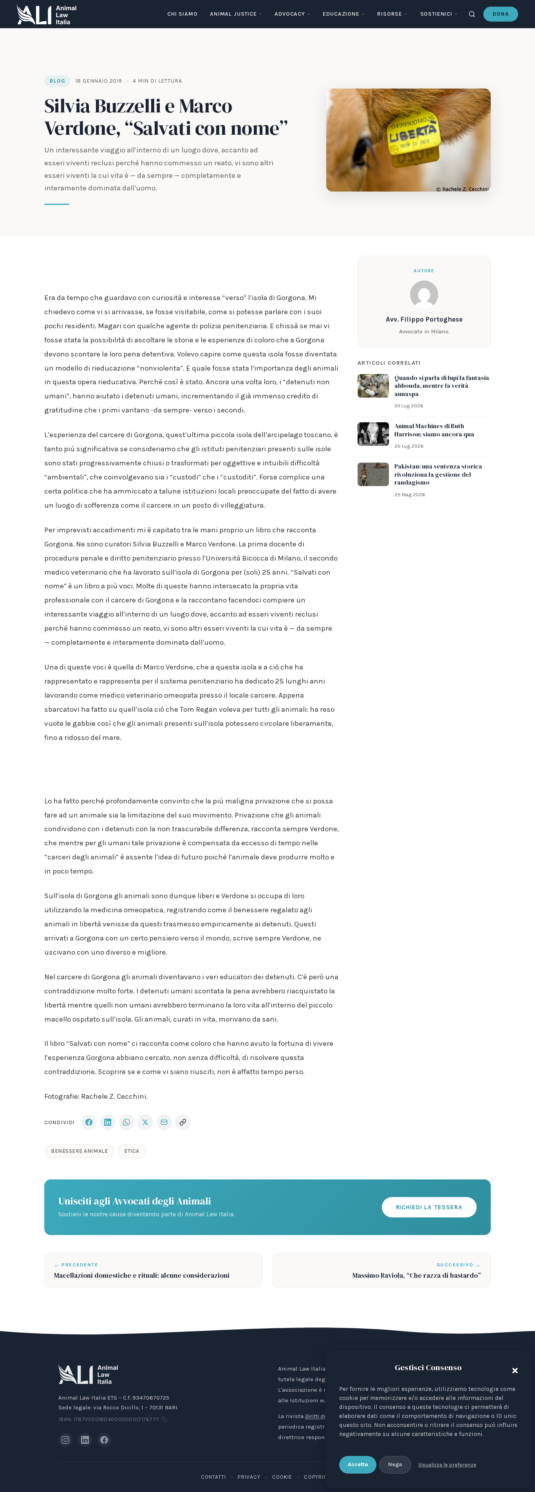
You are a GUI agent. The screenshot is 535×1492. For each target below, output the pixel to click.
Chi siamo (182, 14)
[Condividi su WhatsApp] (126, 1122)
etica (131, 1151)
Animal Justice (233, 14)
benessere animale (79, 1151)
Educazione (341, 14)
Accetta (358, 1464)
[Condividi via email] (164, 1122)
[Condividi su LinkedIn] (108, 1122)
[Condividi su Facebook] (89, 1122)
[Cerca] (472, 14)
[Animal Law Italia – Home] (46, 14)
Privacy (249, 1477)
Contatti (213, 1477)
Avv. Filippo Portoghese (424, 319)
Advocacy (290, 14)
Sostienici (436, 14)
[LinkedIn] (85, 1440)
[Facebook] (104, 1440)
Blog (57, 81)
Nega (395, 1464)
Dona (501, 14)
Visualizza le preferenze (447, 1465)
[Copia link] (183, 1122)
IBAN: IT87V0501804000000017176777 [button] (108, 1419)
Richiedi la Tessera (429, 1207)
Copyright (319, 1477)
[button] (513, 1369)
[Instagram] (65, 1440)
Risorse (389, 14)
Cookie (282, 1477)
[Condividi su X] (145, 1122)
